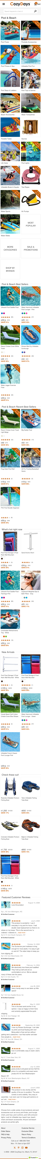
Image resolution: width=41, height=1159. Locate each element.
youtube (26, 1147)
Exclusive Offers (27, 1131)
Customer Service (28, 1128)
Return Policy (26, 1134)
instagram (22, 1147)
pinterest (18, 1147)
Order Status (5, 1131)
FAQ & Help (5, 1134)
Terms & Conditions (29, 1137)
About (3, 1128)
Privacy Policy (6, 1137)
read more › (22, 932)
